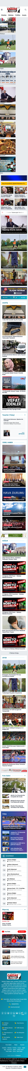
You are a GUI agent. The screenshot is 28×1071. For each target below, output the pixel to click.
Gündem (3, 15)
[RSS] (14, 1015)
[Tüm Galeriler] (25, 775)
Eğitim (14, 1049)
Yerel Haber (9, 1051)
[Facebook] (2, 1013)
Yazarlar (22, 1045)
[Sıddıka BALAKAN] (7, 433)
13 (22, 232)
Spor (5, 1049)
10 (17, 232)
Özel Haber (19, 1051)
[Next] (22, 1013)
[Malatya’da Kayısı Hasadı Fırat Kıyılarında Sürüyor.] (5, 801)
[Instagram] (11, 1013)
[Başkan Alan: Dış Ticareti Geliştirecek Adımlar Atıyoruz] (14, 480)
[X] (5, 1013)
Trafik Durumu (20, 1028)
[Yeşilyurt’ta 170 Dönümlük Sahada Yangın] (5, 833)
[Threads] (20, 1013)
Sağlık (23, 1048)
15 (25, 232)
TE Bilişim (18, 1055)
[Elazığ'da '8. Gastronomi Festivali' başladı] (14, 523)
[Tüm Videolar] (25, 814)
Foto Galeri (8, 1045)
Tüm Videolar (21, 931)
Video (15, 1045)
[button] (3, 224)
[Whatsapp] (25, 1013)
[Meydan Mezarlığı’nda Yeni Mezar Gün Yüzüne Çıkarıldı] (5, 806)
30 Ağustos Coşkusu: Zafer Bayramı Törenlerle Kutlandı (14, 1067)
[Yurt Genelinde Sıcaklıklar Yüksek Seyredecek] (14, 509)
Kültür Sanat (20, 1049)
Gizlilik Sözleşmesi (5, 1063)
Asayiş (24, 15)
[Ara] (25, 10)
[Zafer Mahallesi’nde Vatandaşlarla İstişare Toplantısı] (5, 849)
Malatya (10, 15)
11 (18, 232)
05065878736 (15, 1004)
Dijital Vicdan (7, 419)
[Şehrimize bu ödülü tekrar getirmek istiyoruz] (5, 843)
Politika (17, 15)
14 (23, 232)
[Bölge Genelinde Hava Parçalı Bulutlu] (14, 494)
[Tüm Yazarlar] (25, 415)
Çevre (14, 1051)
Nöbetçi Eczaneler (5, 1023)
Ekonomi (9, 1049)
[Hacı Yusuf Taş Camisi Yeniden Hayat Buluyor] (5, 838)
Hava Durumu (20, 1023)
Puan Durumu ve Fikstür (7, 1033)
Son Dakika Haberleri (6, 1038)
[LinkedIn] (14, 1013)
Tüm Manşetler (20, 1032)
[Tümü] (25, 909)
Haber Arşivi (20, 1037)
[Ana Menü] (1, 9)
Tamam (14, 1063)
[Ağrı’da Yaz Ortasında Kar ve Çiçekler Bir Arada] (5, 796)
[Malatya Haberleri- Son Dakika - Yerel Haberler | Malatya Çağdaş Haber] (13, 9)
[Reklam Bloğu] (14, 178)
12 (20, 232)
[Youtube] (17, 1013)
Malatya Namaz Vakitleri (7, 1028)
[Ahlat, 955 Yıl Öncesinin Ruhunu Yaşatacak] (14, 785)
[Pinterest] (8, 1013)
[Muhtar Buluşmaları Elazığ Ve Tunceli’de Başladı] (14, 458)
